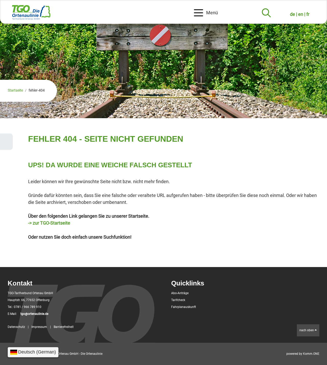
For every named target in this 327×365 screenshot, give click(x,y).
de (293, 14)
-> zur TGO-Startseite (49, 223)
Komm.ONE (311, 354)
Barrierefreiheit (64, 327)
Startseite (15, 90)
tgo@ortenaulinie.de (34, 314)
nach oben (307, 330)
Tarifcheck (178, 300)
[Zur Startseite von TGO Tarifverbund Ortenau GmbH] (95, 14)
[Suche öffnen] (266, 13)
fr (307, 14)
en (301, 14)
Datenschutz (16, 327)
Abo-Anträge (180, 293)
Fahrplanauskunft (183, 307)
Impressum (39, 327)
